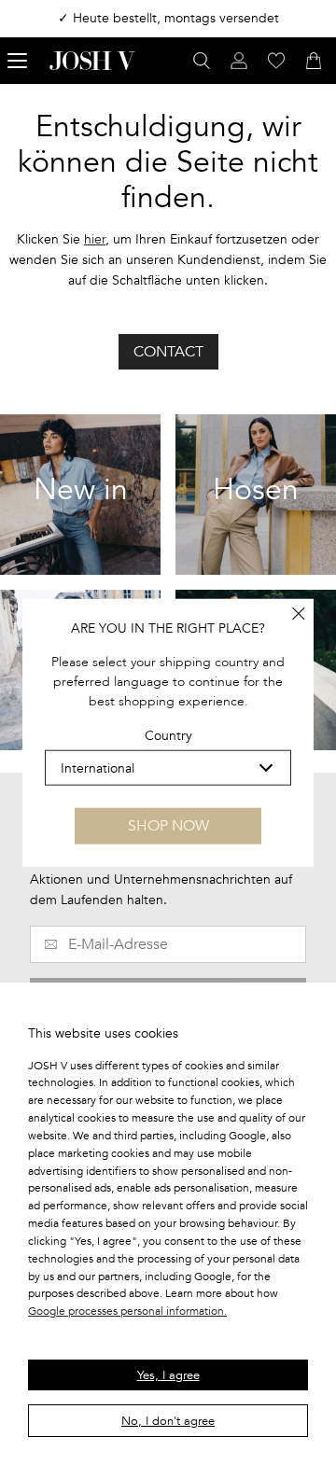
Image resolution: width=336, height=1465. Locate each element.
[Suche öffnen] (201, 60)
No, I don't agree (168, 1421)
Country (168, 736)
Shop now (168, 826)
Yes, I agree (168, 1375)
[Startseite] (92, 60)
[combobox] (168, 768)
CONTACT (168, 352)
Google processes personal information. (127, 1311)
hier (94, 239)
